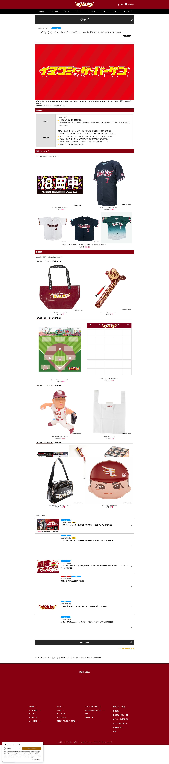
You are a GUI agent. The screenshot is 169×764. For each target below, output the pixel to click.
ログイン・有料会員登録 (120, 705)
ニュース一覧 (45, 648)
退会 (114, 718)
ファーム (66, 11)
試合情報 (41, 11)
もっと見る (84, 632)
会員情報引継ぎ (118, 713)
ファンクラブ (128, 11)
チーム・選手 (53, 11)
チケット (78, 11)
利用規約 (116, 697)
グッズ (103, 11)
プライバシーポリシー (120, 693)
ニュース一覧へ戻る (127, 639)
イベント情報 (91, 11)
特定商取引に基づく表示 (120, 701)
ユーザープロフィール (120, 709)
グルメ (115, 11)
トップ (37, 648)
